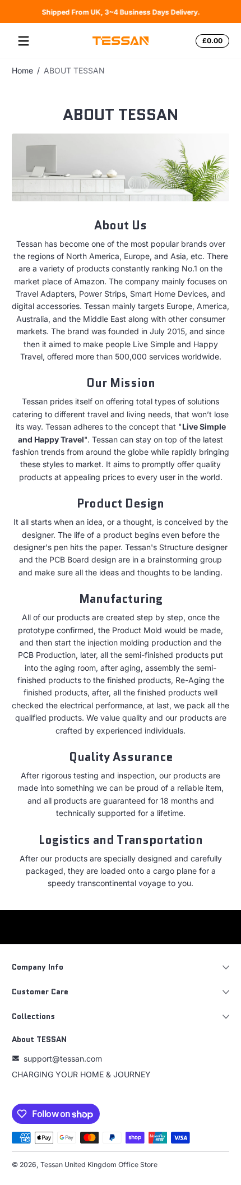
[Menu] (23, 41)
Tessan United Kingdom (78, 1164)
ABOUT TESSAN (74, 70)
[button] (211, 41)
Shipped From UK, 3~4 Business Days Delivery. (120, 11)
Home (22, 70)
